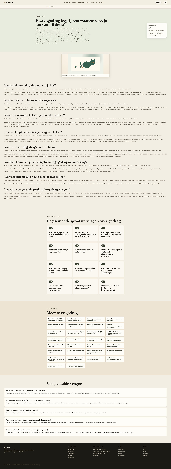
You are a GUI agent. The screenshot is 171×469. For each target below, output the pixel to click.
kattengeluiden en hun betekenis (79, 89)
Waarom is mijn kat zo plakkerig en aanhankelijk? (114, 339)
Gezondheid (81, 2)
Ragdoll (120, 453)
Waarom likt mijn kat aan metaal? (74, 345)
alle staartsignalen (78, 107)
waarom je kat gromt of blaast (135, 94)
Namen (92, 2)
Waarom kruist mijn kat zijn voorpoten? (55, 351)
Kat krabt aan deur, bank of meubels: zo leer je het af (74, 319)
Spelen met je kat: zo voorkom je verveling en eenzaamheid (75, 365)
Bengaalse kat (121, 455)
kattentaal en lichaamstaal (88, 104)
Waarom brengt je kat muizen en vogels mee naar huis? (75, 325)
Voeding (87, 2)
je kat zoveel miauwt (94, 92)
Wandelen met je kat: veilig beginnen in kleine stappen (55, 339)
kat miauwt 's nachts (40, 94)
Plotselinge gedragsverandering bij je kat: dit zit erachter (114, 326)
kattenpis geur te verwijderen (56, 196)
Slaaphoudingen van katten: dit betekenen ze (55, 332)
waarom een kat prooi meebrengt (119, 180)
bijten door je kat (62, 154)
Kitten (144, 451)
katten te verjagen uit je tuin (155, 193)
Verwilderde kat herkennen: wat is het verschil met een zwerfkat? (114, 333)
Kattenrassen (67, 2)
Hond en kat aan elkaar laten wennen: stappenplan (95, 358)
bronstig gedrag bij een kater (40, 171)
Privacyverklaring (35, 464)
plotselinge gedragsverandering (90, 169)
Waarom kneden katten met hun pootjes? (114, 319)
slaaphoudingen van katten (67, 109)
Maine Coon (121, 449)
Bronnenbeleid (21, 464)
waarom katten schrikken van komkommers (16, 126)
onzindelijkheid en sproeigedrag (145, 154)
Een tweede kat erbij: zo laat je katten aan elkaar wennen (75, 358)
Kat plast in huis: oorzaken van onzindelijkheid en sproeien (115, 358)
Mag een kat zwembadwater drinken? (101, 451)
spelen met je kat (60, 184)
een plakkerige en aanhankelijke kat (125, 141)
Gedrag (74, 2)
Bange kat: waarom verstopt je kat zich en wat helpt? (75, 332)
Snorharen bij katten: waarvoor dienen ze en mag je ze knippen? (56, 359)
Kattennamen (71, 457)
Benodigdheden (100, 2)
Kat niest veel (96, 455)
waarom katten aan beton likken (41, 124)
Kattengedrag (71, 451)
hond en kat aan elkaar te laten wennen (75, 139)
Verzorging (145, 453)
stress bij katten (91, 156)
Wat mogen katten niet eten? (99, 449)
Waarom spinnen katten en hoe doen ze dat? (94, 319)
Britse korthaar (121, 451)
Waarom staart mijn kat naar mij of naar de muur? (55, 325)
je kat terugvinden (81, 171)
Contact (30, 464)
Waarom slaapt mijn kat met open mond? (55, 345)
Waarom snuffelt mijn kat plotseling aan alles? (113, 345)
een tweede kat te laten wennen (125, 136)
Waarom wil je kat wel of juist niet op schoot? (95, 332)
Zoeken (158, 2)
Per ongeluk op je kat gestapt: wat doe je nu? (114, 351)
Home (48, 6)
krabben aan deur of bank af (132, 150)
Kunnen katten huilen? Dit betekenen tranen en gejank (55, 319)
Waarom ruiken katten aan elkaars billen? (55, 365)
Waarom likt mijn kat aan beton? (93, 345)
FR (165, 2)
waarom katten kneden (131, 119)
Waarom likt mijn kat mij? (74, 339)
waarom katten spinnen (66, 122)
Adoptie (145, 455)
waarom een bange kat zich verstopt (122, 165)
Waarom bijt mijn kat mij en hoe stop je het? (95, 325)
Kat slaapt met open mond (99, 453)
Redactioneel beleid (13, 464)
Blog (144, 449)
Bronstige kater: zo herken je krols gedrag (94, 339)
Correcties (26, 464)
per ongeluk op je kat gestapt (147, 196)
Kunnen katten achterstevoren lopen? (75, 351)
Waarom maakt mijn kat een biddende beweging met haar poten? (94, 352)
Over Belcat (6, 464)
